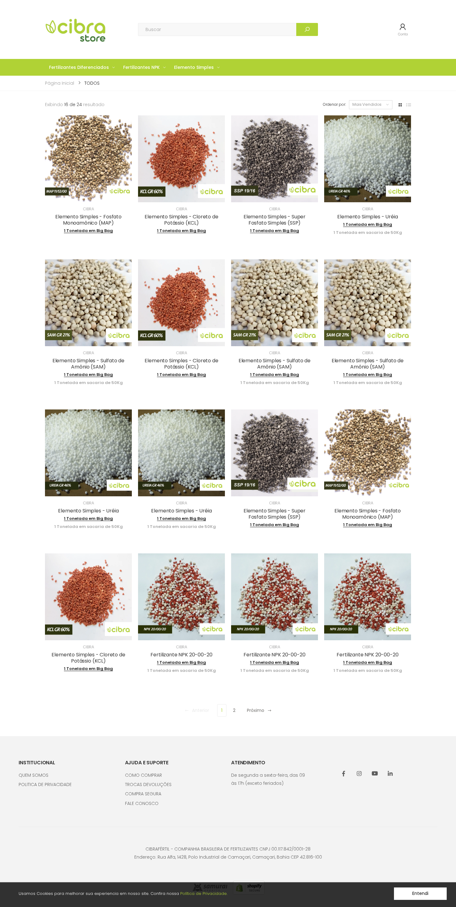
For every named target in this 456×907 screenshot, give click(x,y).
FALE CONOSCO (142, 803)
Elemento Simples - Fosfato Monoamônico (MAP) (88, 219)
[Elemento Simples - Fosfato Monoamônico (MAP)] (88, 158)
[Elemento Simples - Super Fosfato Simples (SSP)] (274, 158)
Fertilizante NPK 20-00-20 (181, 654)
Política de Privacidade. (203, 893)
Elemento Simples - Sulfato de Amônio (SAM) (88, 363)
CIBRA (88, 209)
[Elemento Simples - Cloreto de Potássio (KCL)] (181, 158)
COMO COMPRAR (143, 775)
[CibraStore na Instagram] (359, 774)
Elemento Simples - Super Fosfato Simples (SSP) (275, 219)
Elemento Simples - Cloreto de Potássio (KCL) (181, 219)
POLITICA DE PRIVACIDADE (45, 784)
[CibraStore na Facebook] (344, 774)
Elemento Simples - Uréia (367, 216)
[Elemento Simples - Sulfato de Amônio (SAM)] (88, 302)
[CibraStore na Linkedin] (390, 774)
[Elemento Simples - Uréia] (367, 158)
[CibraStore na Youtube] (375, 774)
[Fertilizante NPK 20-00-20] (181, 596)
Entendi (420, 893)
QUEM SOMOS (33, 775)
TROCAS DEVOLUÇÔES (148, 784)
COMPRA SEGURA (143, 794)
